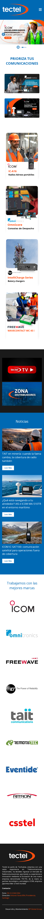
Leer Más (8, 468)
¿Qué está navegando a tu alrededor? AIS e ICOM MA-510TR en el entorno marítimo (21, 503)
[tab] (21, 47)
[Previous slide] (3, 34)
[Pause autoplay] (18, 47)
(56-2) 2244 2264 (13, 893)
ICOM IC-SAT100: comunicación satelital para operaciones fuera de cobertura (21, 550)
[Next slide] (40, 34)
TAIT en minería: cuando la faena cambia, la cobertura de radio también (21, 457)
